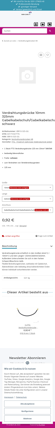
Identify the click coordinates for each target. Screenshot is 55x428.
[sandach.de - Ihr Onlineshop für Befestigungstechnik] (26, 13)
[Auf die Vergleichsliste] (41, 55)
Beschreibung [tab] (9, 246)
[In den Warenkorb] (4, 48)
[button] (35, 24)
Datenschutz (21, 397)
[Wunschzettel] (42, 24)
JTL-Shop (42, 425)
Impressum (8, 397)
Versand (22, 226)
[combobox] (27, 187)
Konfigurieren (27, 411)
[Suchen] (50, 31)
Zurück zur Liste (10, 41)
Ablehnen (27, 418)
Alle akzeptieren (27, 404)
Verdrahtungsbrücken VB (22, 139)
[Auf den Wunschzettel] (47, 55)
